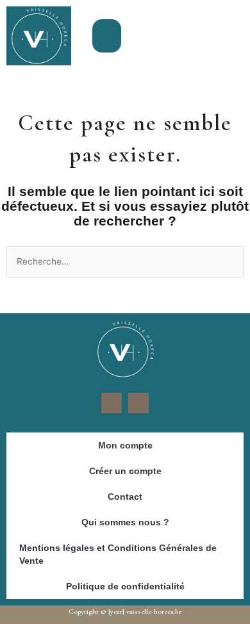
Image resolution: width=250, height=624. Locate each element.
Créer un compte (125, 471)
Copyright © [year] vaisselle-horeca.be (125, 611)
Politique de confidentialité (125, 586)
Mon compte (125, 445)
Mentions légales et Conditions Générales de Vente (118, 554)
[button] (106, 36)
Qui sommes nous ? (125, 522)
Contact (125, 496)
